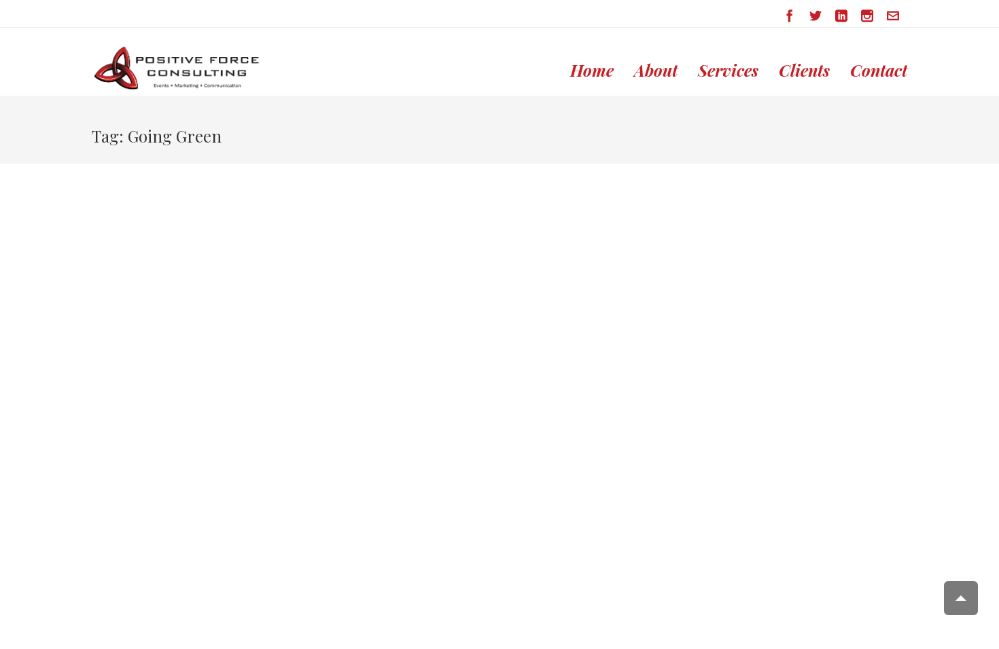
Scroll (961, 598)
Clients (804, 70)
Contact (878, 70)
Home (592, 70)
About (656, 70)
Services (728, 70)
